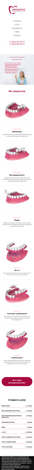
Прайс (17, 32)
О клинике (17, 21)
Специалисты (17, 28)
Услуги (17, 25)
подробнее (17, 129)
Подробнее (17, 172)
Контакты (17, 36)
